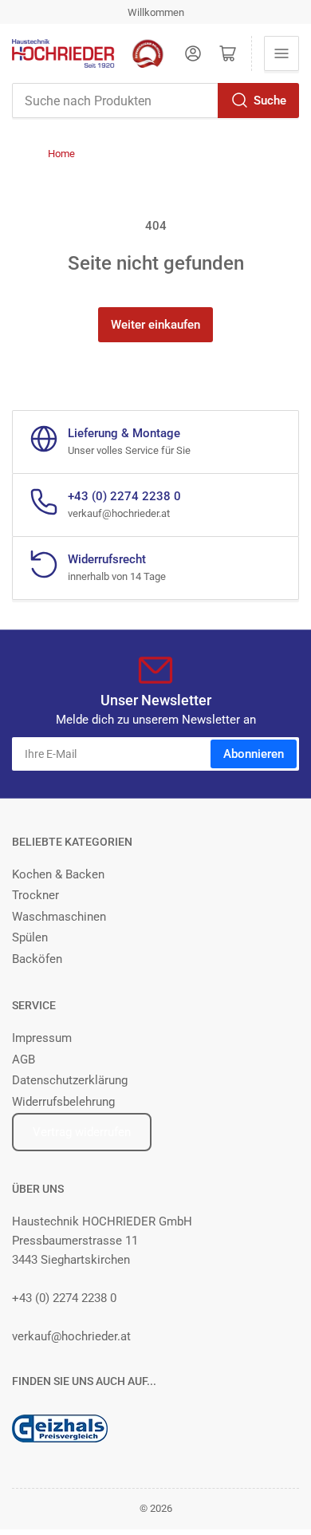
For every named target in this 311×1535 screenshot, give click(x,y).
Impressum (42, 1038)
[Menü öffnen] (281, 53)
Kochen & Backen (58, 874)
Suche (270, 100)
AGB (23, 1059)
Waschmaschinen (59, 917)
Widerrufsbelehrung (63, 1102)
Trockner (35, 895)
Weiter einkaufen (155, 325)
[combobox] (155, 100)
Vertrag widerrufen (82, 1132)
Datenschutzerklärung (70, 1080)
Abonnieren (253, 754)
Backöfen (37, 959)
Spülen (30, 937)
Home (61, 154)
